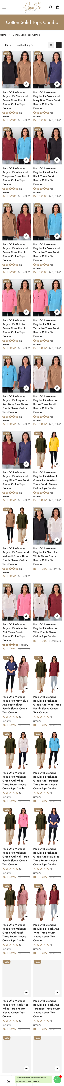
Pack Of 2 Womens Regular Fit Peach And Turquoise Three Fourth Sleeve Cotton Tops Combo (46, 1008)
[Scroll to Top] (58, 1068)
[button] (58, 7)
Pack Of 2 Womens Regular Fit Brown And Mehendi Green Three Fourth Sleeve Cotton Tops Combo (15, 556)
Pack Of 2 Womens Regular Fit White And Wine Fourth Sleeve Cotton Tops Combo (46, 630)
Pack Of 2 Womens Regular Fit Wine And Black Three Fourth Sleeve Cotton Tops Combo (45, 176)
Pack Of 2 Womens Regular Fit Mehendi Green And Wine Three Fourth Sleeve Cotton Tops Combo (47, 704)
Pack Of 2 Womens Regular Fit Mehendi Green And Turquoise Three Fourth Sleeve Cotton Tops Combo (46, 780)
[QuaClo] (32, 7)
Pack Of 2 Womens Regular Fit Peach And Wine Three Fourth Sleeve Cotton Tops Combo (46, 932)
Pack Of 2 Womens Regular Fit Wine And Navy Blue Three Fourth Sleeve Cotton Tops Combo (16, 480)
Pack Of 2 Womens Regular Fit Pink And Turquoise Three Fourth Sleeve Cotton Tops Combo (46, 328)
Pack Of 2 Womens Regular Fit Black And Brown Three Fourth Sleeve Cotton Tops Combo (15, 100)
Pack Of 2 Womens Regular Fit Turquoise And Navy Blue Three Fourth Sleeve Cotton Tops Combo (15, 404)
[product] (8, 1081)
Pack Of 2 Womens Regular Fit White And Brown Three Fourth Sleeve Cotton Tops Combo (46, 404)
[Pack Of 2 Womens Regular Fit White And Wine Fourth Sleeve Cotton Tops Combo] (47, 602)
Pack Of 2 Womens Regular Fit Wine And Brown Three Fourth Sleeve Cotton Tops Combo (15, 252)
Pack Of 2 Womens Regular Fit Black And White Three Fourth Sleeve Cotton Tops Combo (45, 556)
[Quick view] (26, 84)
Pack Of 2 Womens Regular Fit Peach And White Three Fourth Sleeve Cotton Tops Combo (15, 1008)
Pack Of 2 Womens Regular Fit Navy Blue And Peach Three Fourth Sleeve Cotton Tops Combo (15, 704)
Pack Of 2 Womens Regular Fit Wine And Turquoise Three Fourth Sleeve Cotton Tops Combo (16, 176)
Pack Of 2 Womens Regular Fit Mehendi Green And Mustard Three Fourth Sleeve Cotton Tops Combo (45, 480)
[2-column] (59, 45)
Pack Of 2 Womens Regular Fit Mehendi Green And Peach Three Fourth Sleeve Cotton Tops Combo (14, 932)
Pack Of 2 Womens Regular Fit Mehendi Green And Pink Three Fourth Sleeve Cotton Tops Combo (15, 856)
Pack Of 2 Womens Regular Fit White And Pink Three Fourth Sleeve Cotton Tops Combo (15, 632)
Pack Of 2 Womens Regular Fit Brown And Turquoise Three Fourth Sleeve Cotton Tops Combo (46, 252)
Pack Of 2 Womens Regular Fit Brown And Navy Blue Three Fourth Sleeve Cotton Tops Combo (47, 100)
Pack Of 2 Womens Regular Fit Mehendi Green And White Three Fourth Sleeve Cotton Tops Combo (14, 780)
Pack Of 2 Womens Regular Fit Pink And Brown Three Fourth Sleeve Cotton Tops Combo (14, 328)
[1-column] (51, 45)
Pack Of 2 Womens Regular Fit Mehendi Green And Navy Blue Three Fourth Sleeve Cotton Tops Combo (46, 856)
